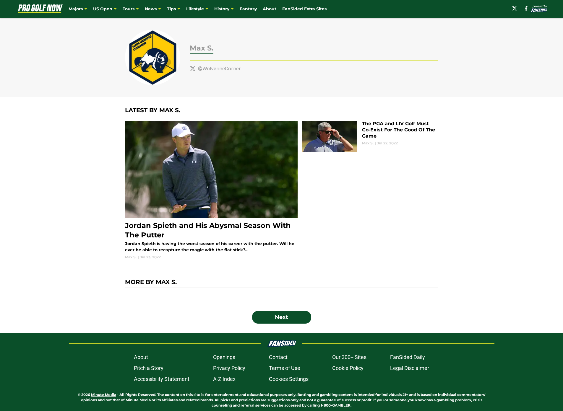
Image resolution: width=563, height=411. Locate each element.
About (269, 9)
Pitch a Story (148, 368)
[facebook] (526, 8)
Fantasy (248, 9)
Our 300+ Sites (349, 357)
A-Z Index (224, 379)
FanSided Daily (407, 357)
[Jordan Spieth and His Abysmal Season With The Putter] (211, 190)
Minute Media (103, 394)
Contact (278, 357)
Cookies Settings (289, 379)
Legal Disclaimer (409, 368)
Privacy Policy (229, 368)
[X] (514, 8)
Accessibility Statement (161, 379)
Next (281, 317)
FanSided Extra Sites (304, 9)
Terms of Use (284, 368)
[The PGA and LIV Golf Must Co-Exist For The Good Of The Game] (370, 136)
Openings (224, 357)
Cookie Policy (348, 368)
